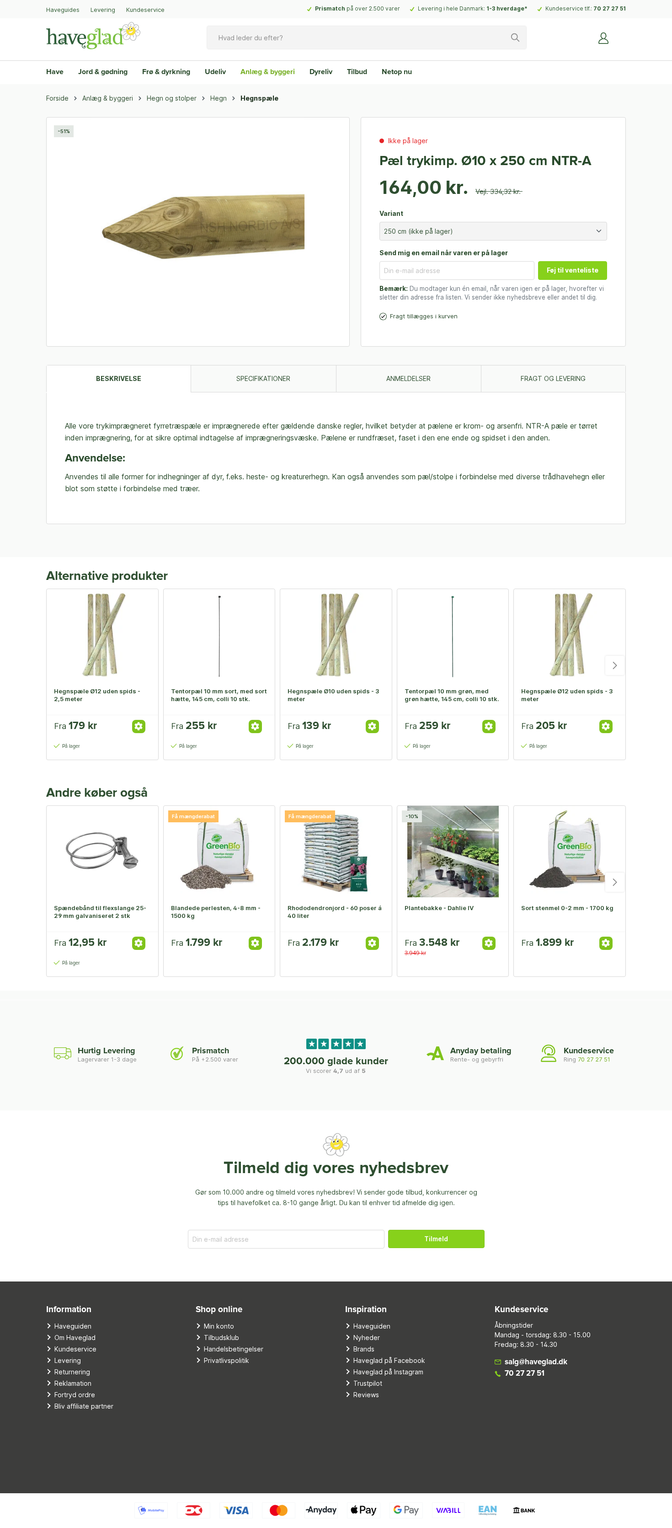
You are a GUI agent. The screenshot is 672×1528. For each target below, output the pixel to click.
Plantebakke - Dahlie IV (439, 907)
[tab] (118, 378)
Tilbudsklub (221, 1337)
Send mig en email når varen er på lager (443, 253)
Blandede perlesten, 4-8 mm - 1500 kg (216, 911)
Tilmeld (436, 1239)
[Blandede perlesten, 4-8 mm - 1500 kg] (219, 851)
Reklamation (72, 1383)
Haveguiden (72, 1326)
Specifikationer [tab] (263, 378)
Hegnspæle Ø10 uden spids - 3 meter (333, 694)
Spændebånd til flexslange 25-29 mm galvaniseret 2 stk (100, 911)
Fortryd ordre (74, 1395)
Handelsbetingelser (233, 1349)
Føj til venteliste (572, 270)
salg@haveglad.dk (536, 1362)
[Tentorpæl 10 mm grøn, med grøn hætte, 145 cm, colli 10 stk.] (453, 634)
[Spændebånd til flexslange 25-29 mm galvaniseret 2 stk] (102, 851)
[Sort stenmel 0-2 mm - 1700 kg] (569, 851)
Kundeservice (145, 9)
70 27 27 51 (609, 8)
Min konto (219, 1326)
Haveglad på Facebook (389, 1360)
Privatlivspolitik (226, 1360)
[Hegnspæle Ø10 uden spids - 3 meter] (336, 634)
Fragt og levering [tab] (553, 378)
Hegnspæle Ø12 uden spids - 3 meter (567, 694)
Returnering (72, 1372)
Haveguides (63, 9)
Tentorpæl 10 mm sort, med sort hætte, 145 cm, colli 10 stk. (219, 694)
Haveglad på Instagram (388, 1372)
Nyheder (366, 1337)
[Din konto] (604, 37)
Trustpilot (367, 1383)
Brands (363, 1349)
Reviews (366, 1395)
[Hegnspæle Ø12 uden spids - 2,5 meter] (102, 634)
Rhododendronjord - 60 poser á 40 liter (335, 911)
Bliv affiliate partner (83, 1406)
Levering (103, 9)
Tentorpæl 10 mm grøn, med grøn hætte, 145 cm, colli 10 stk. (452, 694)
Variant (391, 213)
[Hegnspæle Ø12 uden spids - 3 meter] (569, 634)
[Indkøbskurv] (620, 34)
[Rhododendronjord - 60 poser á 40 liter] (336, 851)
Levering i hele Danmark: (473, 8)
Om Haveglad (75, 1337)
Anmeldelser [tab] (408, 378)
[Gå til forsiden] (93, 35)
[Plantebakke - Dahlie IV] (453, 851)
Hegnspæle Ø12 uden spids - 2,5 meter (97, 694)
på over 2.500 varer (357, 8)
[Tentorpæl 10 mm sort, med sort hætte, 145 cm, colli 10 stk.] (219, 634)
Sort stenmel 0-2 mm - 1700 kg (567, 907)
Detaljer (138, 726)
